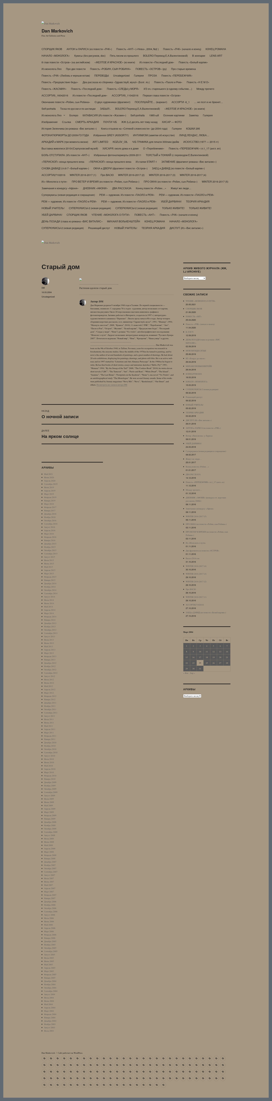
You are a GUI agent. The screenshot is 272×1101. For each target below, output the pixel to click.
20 (220, 657)
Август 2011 (49, 716)
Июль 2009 (49, 798)
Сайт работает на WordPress (70, 1052)
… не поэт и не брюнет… (208, 102)
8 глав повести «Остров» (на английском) (66, 62)
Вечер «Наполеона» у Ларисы (199, 435)
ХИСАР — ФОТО (172, 122)
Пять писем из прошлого (124, 55)
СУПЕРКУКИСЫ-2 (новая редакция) (90, 208)
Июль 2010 (49, 759)
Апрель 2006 (49, 928)
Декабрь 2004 (50, 981)
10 (200, 651)
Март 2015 (49, 573)
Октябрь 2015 (50, 550)
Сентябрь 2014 (50, 593)
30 (193, 668)
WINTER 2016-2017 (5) (215, 181)
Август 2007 (49, 875)
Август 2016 (49, 527)
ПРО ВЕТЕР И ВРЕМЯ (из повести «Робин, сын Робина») (105, 181)
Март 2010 (49, 772)
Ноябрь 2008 (50, 825)
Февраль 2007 (50, 894)
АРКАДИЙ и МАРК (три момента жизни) (65, 142)
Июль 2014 (49, 600)
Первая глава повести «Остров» (162, 95)
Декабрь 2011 (50, 702)
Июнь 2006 (49, 921)
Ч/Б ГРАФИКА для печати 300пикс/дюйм (155, 142)
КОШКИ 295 (193, 128)
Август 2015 (49, 556)
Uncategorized (121, 75)
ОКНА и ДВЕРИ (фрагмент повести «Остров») (120, 168)
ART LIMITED (100, 142)
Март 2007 (49, 891)
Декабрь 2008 (50, 822)
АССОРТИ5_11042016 (125, 95)
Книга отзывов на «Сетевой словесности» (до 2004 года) (134, 128)
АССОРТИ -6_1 (181, 102)
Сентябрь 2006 (50, 911)
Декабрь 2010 (50, 742)
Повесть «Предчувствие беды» (60, 82)
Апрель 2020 (49, 480)
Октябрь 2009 (50, 788)
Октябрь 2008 (50, 828)
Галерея (208, 115)
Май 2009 (48, 805)
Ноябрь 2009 (50, 785)
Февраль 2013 (50, 656)
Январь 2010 (49, 779)
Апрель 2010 (49, 769)
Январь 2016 (49, 540)
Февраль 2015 (50, 576)
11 (207, 651)
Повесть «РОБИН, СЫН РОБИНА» (110, 69)
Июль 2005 (49, 957)
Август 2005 (49, 954)
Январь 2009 (49, 818)
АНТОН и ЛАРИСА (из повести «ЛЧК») (89, 49)
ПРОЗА (152, 75)
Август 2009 (49, 795)
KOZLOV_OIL (120, 142)
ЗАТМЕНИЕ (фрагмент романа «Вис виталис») (188, 161)
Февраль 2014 (50, 616)
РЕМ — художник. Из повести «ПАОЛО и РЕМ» (127, 195)
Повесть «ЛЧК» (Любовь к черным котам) (66, 75)
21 (227, 657)
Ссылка (66, 122)
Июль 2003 (49, 1030)
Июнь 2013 (49, 643)
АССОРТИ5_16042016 (55, 95)
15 (187, 657)
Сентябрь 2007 (50, 871)
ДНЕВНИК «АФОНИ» (95, 188)
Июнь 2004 (49, 1001)
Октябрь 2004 (50, 987)
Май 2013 (48, 646)
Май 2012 (48, 686)
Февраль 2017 (50, 507)
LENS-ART (216, 55)
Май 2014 (48, 606)
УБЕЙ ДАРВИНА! (171, 201)
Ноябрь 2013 (50, 626)
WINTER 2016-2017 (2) (131, 175)
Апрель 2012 (49, 689)
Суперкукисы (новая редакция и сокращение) (68, 195)
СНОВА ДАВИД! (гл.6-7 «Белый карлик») (65, 168)
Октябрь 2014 (50, 590)
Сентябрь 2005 (50, 951)
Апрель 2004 (49, 1007)
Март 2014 (49, 613)
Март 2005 (49, 971)
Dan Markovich (57, 30)
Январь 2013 (49, 659)
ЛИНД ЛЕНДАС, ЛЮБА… (194, 135)
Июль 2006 (49, 918)
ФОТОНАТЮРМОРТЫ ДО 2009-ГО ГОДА (65, 135)
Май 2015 (48, 566)
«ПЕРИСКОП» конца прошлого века (63, 161)
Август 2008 (49, 835)
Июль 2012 (49, 679)
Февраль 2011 (50, 735)
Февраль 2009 (50, 815)
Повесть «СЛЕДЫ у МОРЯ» (123, 89)
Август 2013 (49, 636)
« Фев (185, 673)
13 (220, 651)
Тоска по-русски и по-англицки (78, 108)
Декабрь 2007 (50, 861)
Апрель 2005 (49, 967)
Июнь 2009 (49, 802)
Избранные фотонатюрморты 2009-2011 (117, 155)
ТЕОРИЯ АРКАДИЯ (198, 201)
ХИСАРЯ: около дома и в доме (120, 148)
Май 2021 (48, 474)
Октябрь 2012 (50, 669)
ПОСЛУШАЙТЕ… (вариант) (151, 102)
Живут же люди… (181, 188)
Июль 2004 (49, 997)
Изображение (50, 122)
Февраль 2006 (50, 934)
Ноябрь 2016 (50, 517)
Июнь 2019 (49, 487)
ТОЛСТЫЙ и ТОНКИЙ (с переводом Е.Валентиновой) (177, 155)
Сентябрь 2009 (50, 792)
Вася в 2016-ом (192, 558)
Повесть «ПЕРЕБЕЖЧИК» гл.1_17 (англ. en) (195, 148)
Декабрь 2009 (50, 782)
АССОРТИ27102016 (53, 175)
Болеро (73, 115)
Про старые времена (183, 69)
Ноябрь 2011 (50, 706)
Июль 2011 (49, 719)
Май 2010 (48, 765)
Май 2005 (48, 964)
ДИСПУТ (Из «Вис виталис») (186, 228)
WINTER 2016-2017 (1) (83, 175)
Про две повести (76, 69)
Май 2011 (48, 725)
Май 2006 (48, 924)
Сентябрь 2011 (50, 712)
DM (43, 287)
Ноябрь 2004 (50, 984)
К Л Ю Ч (189, 331)
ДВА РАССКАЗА (121, 188)
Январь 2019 (49, 500)
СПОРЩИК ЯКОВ (52, 49)
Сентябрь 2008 (50, 832)
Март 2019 (49, 494)
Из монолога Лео (52, 69)
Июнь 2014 (49, 603)
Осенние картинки (173, 115)
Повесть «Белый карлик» (193, 62)
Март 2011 (49, 732)
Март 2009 (49, 812)
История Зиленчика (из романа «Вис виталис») (69, 128)
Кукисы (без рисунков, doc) (89, 55)
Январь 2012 (49, 699)
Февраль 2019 (50, 497)
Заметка (193, 115)
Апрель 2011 (49, 729)
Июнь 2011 (49, 722)
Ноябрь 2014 (50, 586)
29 (187, 668)
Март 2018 (49, 503)
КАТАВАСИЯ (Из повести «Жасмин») (104, 115)
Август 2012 (49, 676)
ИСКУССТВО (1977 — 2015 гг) (201, 142)
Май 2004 (48, 1004)
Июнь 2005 (49, 961)
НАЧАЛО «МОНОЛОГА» (56, 55)
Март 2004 (49, 1010)
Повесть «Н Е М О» (198, 82)
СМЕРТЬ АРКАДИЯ (87, 122)
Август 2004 (49, 994)
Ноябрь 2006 (50, 904)
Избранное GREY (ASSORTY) (111, 135)
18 (207, 657)
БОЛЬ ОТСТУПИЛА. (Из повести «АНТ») (65, 155)
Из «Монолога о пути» (54, 181)
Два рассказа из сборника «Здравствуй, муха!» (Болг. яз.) (116, 82)
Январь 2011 (49, 739)
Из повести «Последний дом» (156, 62)
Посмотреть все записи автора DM (111, 384)
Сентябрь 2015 (50, 553)
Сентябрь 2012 (50, 672)
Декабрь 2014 (50, 583)
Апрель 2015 (49, 570)
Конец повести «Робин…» (151, 188)
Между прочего (205, 89)
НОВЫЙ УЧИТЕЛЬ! (53, 208)
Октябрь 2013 (50, 629)
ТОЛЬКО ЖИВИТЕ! (173, 208)
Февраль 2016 (50, 537)
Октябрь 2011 (50, 709)
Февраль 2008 (50, 855)
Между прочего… (194, 489)
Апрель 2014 (49, 609)
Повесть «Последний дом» (86, 89)
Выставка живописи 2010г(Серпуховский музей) (70, 148)
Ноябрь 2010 (50, 745)
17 (200, 657)
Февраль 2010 (50, 775)
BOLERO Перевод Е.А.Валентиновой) (165, 55)
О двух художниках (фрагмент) (112, 102)
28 (227, 662)
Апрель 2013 (49, 649)
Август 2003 (49, 1027)
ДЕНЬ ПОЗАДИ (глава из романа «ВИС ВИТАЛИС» (72, 221)
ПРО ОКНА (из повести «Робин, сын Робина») (170, 181)
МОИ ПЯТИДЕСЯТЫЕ (196, 350)
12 (213, 651)
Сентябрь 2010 (50, 752)
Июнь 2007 (49, 881)
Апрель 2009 (49, 808)
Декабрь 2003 (50, 1020)
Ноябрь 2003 (50, 1024)
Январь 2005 (49, 977)
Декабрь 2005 (50, 941)
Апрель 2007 (49, 888)
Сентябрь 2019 (50, 484)
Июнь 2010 (49, 762)
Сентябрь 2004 (50, 991)
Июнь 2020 (49, 477)
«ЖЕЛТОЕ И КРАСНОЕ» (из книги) (114, 62)
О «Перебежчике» (153, 148)
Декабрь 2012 (50, 663)
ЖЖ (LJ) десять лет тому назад (139, 122)
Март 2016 (49, 533)
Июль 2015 (49, 560)
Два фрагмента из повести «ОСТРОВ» (202, 550)
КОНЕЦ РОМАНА (216, 49)
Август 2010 (49, 755)
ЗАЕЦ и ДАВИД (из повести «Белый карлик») (178, 168)
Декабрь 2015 (50, 543)
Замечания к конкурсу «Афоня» (60, 188)
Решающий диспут (99, 228)
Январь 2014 (49, 619)
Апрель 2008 (49, 848)
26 (213, 662)
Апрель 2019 (49, 490)
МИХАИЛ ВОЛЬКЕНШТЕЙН (123, 221)
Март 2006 (49, 931)
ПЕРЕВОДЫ (101, 75)
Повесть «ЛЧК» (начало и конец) (182, 49)
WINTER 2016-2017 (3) (162, 175)
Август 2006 (49, 914)
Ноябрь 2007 (50, 865)
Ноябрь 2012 (50, 666)
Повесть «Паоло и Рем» (168, 82)
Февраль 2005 (50, 974)
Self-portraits (49, 108)
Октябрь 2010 (50, 749)
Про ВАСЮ (107, 175)
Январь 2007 (49, 898)
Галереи (139, 75)
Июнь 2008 (49, 841)
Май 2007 (48, 885)
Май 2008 (48, 845)
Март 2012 (49, 692)
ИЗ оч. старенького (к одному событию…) (168, 89)
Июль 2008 (49, 838)
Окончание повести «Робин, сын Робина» (66, 102)
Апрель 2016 (49, 530)
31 (200, 668)
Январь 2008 (49, 858)
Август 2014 (49, 596)
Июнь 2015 (49, 563)
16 (193, 657)
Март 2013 (49, 653)
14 (227, 651)
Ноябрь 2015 (50, 547)
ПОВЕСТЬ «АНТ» (144, 215)
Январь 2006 (49, 938)
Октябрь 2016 (50, 520)
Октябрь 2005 (50, 948)
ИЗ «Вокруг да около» (195, 358)
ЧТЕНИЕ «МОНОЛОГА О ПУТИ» (111, 215)
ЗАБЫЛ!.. (105, 108)
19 (213, 657)
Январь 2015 (49, 580)
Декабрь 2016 (50, 513)
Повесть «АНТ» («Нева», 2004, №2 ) (137, 49)
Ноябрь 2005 (50, 944)
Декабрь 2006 (50, 901)
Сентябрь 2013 (50, 633)
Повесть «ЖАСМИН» (54, 89)
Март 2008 (49, 851)
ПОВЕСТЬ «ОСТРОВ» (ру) (151, 69)
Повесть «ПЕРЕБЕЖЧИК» (177, 75)
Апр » (192, 673)
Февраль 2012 (50, 696)
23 (193, 662)
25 (207, 662)
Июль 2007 (49, 878)
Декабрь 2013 (50, 623)
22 (187, 662)
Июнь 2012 (49, 682)
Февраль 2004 (50, 1014)
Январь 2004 (49, 1017)
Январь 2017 (49, 510)
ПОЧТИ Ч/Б (110, 122)
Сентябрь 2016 (50, 523)
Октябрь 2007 (50, 868)
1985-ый (154, 115)
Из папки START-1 (146, 161)
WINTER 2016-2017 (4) (193, 175)
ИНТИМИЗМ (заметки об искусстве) (154, 135)
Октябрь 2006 (50, 908)
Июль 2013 (49, 639)
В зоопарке (198, 55)
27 (220, 662)
